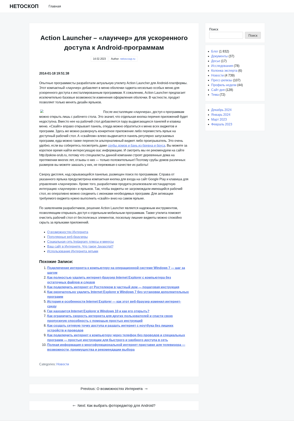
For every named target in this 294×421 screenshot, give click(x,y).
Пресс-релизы (221, 80)
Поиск (213, 29)
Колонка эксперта (224, 70)
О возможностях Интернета (67, 232)
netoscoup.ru (127, 58)
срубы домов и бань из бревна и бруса (136, 145)
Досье (215, 61)
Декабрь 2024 (221, 110)
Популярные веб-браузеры (67, 237)
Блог (214, 51)
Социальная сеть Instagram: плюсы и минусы (80, 241)
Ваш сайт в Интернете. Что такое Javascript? (80, 246)
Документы (219, 56)
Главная (55, 6)
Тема (215, 94)
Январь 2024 (220, 114)
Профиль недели (223, 85)
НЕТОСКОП (24, 6)
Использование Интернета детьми (72, 251)
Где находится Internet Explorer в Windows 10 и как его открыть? (98, 311)
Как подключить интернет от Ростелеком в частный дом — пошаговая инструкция (113, 287)
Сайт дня (218, 90)
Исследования (222, 65)
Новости (62, 364)
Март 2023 (219, 119)
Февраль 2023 (221, 124)
